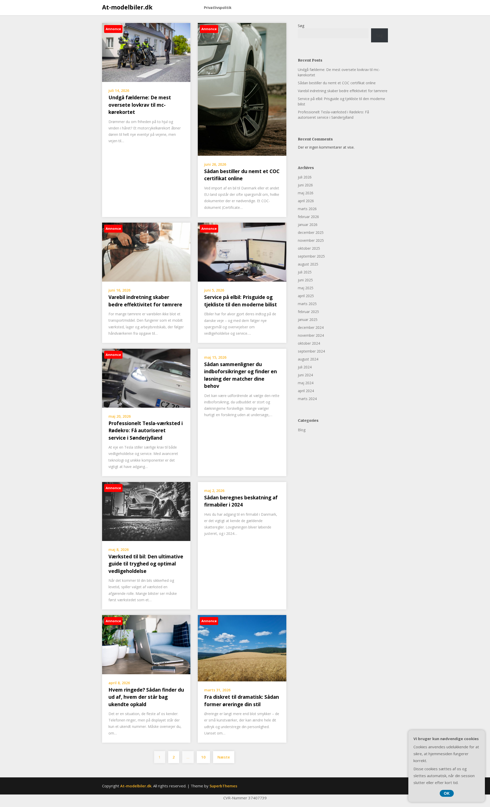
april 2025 (306, 295)
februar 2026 (308, 216)
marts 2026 (307, 208)
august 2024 (308, 359)
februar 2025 (308, 311)
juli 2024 (305, 367)
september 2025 (311, 256)
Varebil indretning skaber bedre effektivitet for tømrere (342, 90)
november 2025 (311, 240)
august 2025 (308, 264)
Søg (301, 25)
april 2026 (306, 200)
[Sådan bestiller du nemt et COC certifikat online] (242, 88)
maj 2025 (305, 287)
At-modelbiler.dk (127, 7)
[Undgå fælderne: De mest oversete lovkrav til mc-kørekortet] (146, 52)
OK (447, 793)
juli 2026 (305, 177)
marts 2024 (307, 398)
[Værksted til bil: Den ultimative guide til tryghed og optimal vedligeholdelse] (146, 510)
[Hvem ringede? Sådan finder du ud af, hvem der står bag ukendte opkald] (146, 644)
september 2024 (311, 351)
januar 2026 (307, 224)
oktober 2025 (309, 248)
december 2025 (311, 232)
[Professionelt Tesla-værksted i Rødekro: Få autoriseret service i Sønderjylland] (146, 377)
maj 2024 (305, 382)
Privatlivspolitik (217, 7)
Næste (223, 757)
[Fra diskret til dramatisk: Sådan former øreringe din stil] (242, 647)
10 (203, 757)
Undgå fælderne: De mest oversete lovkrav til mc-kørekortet (139, 104)
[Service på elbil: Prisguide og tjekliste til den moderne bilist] (242, 251)
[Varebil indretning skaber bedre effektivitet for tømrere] (146, 251)
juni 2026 (305, 185)
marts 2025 (307, 303)
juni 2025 (305, 280)
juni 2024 (305, 374)
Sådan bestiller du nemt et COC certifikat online (337, 82)
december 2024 (311, 327)
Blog (301, 429)
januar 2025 (307, 319)
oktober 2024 (309, 343)
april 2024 (306, 390)
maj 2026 (305, 192)
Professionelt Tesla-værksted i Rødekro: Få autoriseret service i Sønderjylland (145, 430)
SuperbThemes (223, 785)
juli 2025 (305, 272)
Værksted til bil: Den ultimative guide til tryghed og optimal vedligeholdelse (145, 563)
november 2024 (311, 335)
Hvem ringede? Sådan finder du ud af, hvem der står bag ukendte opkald (146, 697)
